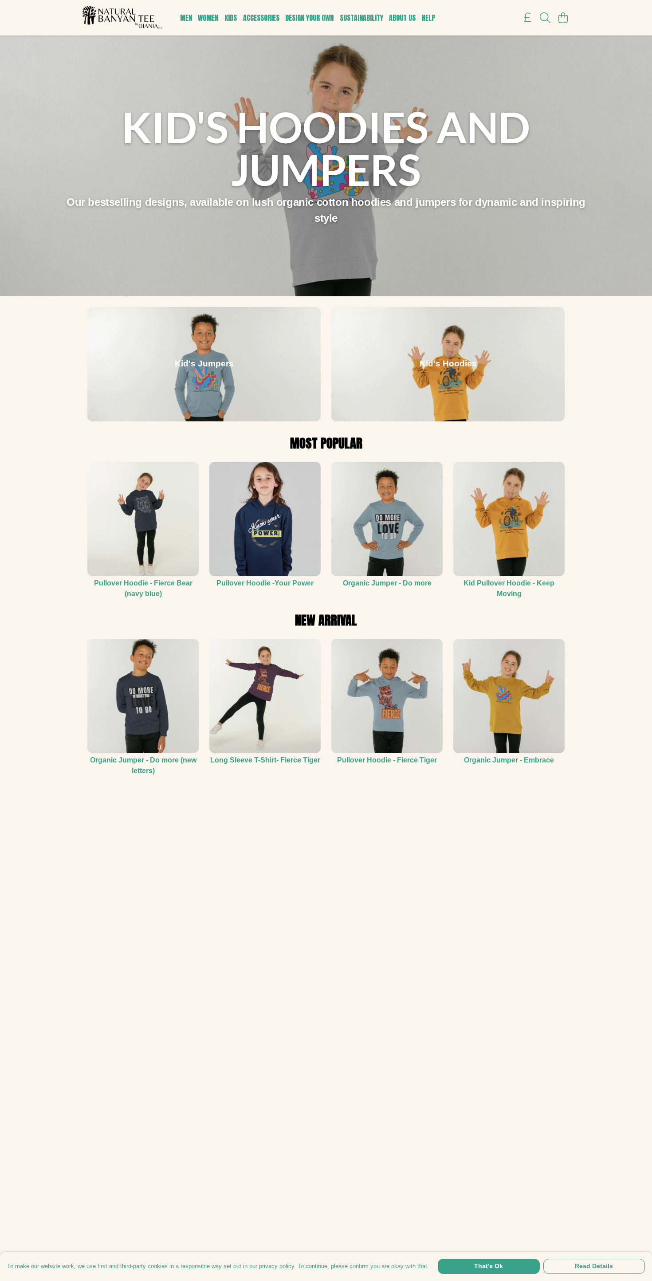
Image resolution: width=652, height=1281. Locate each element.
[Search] (545, 18)
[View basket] (563, 18)
